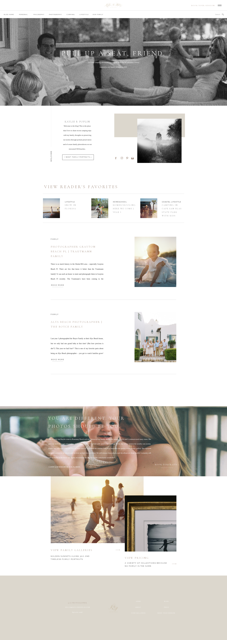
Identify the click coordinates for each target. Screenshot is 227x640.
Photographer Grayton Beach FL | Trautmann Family (73, 251)
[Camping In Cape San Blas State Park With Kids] (148, 208)
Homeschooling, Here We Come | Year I (125, 208)
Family (55, 239)
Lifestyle (70, 202)
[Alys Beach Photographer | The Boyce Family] (155, 337)
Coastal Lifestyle (171, 202)
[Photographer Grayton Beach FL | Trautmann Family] (155, 262)
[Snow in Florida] (51, 208)
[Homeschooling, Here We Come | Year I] (99, 208)
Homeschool (120, 202)
